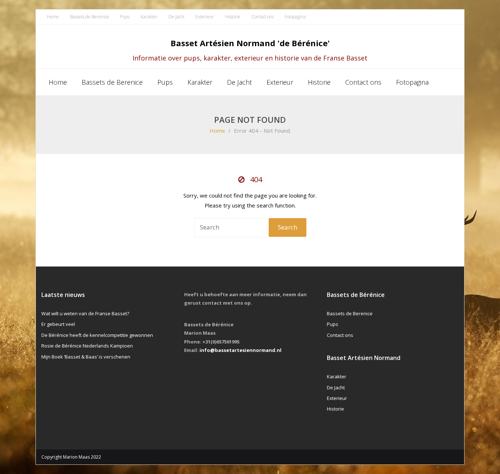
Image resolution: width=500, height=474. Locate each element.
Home (53, 17)
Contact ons (262, 17)
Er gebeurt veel (58, 324)
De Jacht (176, 17)
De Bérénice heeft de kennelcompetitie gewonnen (97, 335)
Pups (125, 17)
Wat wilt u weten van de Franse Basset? (85, 313)
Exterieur (204, 17)
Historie (232, 17)
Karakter (149, 17)
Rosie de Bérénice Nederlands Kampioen (87, 345)
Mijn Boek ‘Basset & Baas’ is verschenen (85, 356)
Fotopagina (295, 17)
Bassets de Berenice (89, 17)
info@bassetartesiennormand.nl (240, 350)
